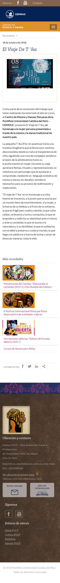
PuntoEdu (10, 538)
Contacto (37, 2)
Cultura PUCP (12, 534)
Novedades (8, 35)
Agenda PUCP (12, 543)
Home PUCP (11, 530)
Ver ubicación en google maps (18, 474)
